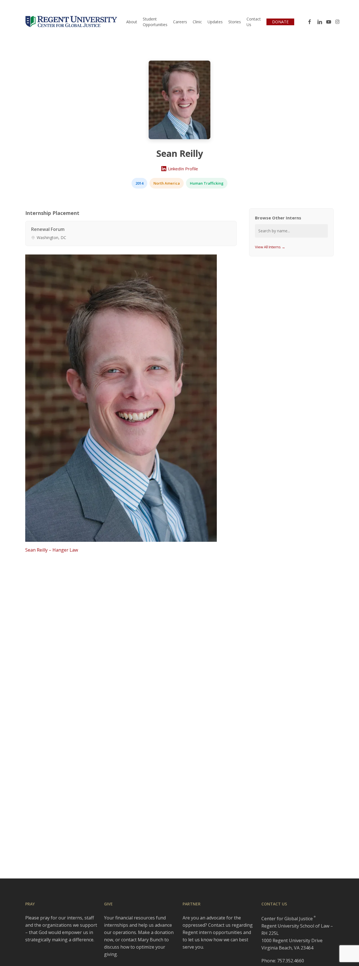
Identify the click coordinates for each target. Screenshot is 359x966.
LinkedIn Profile (183, 168)
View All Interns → (270, 246)
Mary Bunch (150, 940)
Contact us (219, 925)
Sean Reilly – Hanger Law (51, 550)
